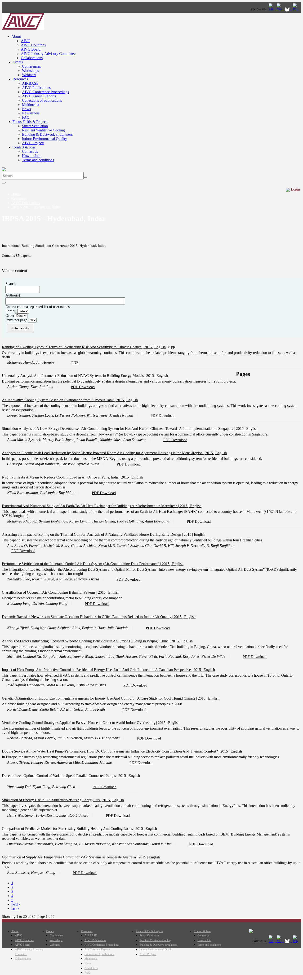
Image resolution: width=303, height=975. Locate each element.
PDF (74, 363)
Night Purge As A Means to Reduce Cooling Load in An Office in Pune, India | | (66, 477)
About (16, 37)
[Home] (23, 28)
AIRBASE (30, 83)
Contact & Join (24, 147)
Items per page (16, 320)
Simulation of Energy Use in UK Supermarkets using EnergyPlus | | (57, 800)
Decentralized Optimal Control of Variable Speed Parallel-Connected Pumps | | (65, 776)
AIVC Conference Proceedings (45, 92)
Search (10, 284)
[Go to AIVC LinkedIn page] (271, 9)
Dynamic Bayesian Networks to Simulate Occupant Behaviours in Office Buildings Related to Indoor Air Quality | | (93, 617)
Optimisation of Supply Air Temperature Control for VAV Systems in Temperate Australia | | (75, 857)
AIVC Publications (36, 88)
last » (15, 908)
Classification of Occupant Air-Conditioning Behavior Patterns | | (55, 592)
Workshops (30, 71)
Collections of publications (42, 100)
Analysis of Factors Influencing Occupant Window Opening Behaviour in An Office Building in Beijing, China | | (91, 641)
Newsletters (31, 113)
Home (16, 194)
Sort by (11, 311)
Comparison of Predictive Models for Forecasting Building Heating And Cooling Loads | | (74, 829)
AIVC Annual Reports (39, 96)
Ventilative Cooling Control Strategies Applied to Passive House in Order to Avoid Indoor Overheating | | (85, 723)
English (160, 347)
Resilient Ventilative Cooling (43, 130)
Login (295, 189)
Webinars (29, 75)
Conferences (31, 66)
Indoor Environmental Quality (44, 139)
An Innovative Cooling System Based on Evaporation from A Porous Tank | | (64, 400)
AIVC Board (30, 49)
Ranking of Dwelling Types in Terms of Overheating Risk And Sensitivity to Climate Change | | (78, 347)
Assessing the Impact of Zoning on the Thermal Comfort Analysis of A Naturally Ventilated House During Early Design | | (98, 534)
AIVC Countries (33, 45)
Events (18, 62)
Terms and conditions (38, 160)
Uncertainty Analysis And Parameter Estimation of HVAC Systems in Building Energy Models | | (79, 376)
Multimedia (30, 105)
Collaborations (32, 58)
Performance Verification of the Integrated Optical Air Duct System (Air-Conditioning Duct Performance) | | (87, 564)
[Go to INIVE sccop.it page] (296, 9)
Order (10, 315)
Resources (20, 79)
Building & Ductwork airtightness (47, 134)
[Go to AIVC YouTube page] (280, 9)
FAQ (26, 117)
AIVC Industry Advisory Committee (48, 54)
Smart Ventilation (35, 126)
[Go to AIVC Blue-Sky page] (288, 9)
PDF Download (83, 387)
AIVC (25, 41)
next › (15, 904)
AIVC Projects (33, 143)
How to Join (31, 156)
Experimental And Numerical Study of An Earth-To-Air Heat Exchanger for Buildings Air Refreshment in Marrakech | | (96, 506)
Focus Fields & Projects (30, 122)
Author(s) (12, 295)
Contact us (30, 151)
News (26, 109)
